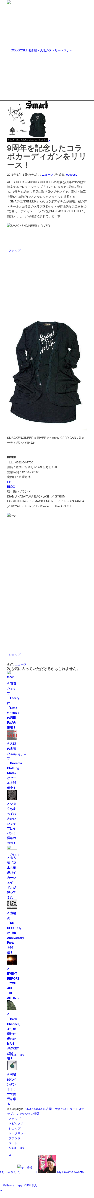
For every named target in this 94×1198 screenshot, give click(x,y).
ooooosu (71, 174)
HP (9, 482)
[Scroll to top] (1, 1190)
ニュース (48, 174)
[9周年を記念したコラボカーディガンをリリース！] (28, 140)
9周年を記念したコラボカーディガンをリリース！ (47, 156)
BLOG (11, 486)
